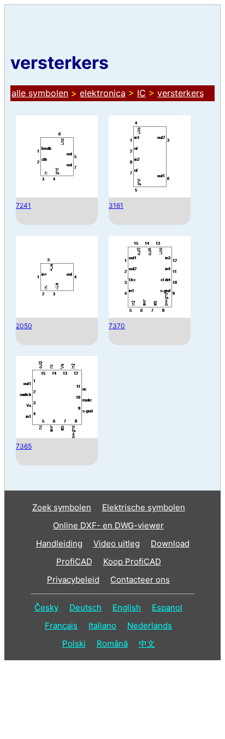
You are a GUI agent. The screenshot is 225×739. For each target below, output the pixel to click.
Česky (46, 607)
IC (141, 93)
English (126, 607)
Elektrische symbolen (143, 507)
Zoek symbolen (61, 507)
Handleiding (59, 543)
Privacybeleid (73, 579)
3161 (116, 205)
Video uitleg (116, 543)
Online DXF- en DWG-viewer (108, 525)
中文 (147, 643)
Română (112, 643)
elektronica (103, 93)
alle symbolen (39, 93)
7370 (117, 326)
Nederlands (149, 625)
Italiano (102, 625)
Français (61, 625)
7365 (24, 446)
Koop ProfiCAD (132, 561)
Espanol (167, 607)
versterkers (180, 93)
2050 (24, 326)
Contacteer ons (140, 579)
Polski (74, 643)
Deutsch (85, 607)
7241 (23, 205)
